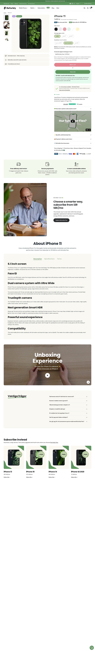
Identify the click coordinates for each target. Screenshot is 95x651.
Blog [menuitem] (53, 8)
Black (56, 29)
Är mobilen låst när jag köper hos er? (59, 413)
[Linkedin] (74, 4)
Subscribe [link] (6, 477)
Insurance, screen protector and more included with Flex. (35, 1)
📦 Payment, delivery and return (63, 139)
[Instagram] (72, 4)
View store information (64, 90)
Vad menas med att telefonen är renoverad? (61, 396)
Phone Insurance (23, 3)
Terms (59, 259)
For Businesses (31, 3)
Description (37, 259)
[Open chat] (92, 648)
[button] (61, 220)
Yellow (77, 29)
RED (64, 29)
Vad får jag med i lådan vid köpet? (58, 417)
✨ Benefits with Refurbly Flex (62, 135)
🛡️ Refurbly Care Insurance (61, 143)
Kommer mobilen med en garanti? (58, 400)
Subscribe (73, 72)
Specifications (49, 259)
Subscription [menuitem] (41, 8)
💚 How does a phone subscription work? (65, 108)
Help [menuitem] (57, 8)
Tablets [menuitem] (32, 8)
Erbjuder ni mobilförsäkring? (57, 409)
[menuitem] (7, 3)
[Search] (84, 8)
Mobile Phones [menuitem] (23, 8)
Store (12, 3)
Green (69, 29)
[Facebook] (70, 4)
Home (5, 12)
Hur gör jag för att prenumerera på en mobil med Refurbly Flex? (66, 421)
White (73, 29)
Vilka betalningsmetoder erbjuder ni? (59, 405)
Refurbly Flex (6, 3)
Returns (16, 3)
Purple (60, 29)
